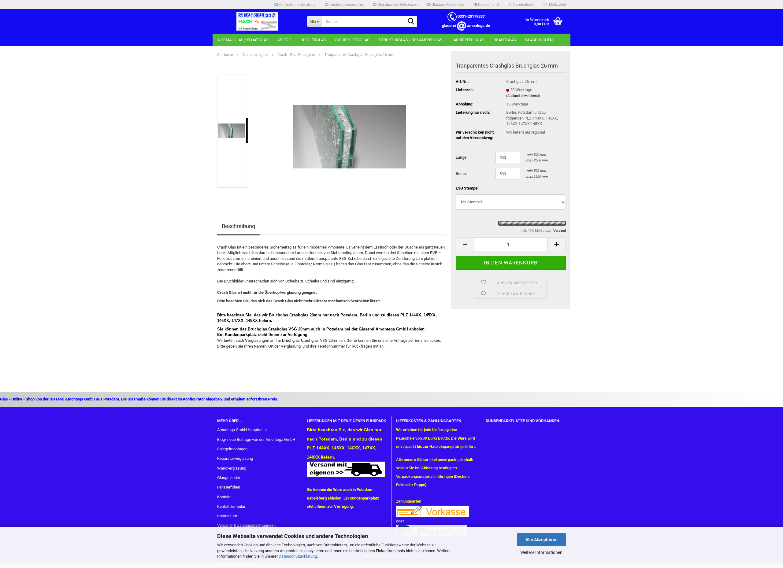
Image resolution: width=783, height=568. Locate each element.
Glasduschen (539, 40)
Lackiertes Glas (467, 40)
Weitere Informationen (541, 552)
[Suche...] (411, 21)
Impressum (227, 516)
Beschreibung (238, 226)
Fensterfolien (228, 487)
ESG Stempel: (468, 188)
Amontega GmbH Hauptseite (242, 429)
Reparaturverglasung (235, 458)
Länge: (461, 157)
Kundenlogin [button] (522, 4)
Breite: (461, 173)
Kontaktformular (231, 506)
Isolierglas (314, 40)
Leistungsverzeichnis (346, 4)
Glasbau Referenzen (447, 4)
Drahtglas (504, 40)
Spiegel (285, 40)
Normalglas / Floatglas (243, 40)
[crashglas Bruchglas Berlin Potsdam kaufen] (349, 130)
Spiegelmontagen (232, 449)
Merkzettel (556, 4)
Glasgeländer (228, 477)
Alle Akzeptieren (541, 539)
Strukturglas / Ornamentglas (410, 40)
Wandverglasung (231, 468)
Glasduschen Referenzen (397, 4)
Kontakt (224, 497)
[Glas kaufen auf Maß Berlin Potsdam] (257, 21)
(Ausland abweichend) (523, 96)
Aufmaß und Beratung (297, 4)
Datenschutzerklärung (298, 556)
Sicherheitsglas (352, 40)
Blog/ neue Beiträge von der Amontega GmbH (256, 439)
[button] (486, 4)
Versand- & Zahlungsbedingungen (246, 525)
